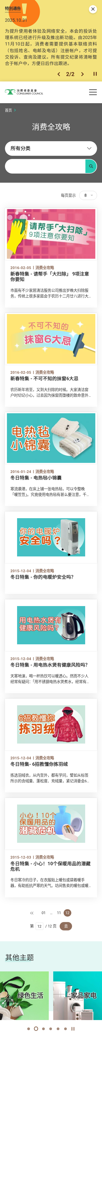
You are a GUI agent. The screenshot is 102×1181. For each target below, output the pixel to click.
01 (44, 912)
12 (67, 912)
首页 (8, 110)
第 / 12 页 (43, 926)
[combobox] (51, 148)
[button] (59, 74)
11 (59, 912)
